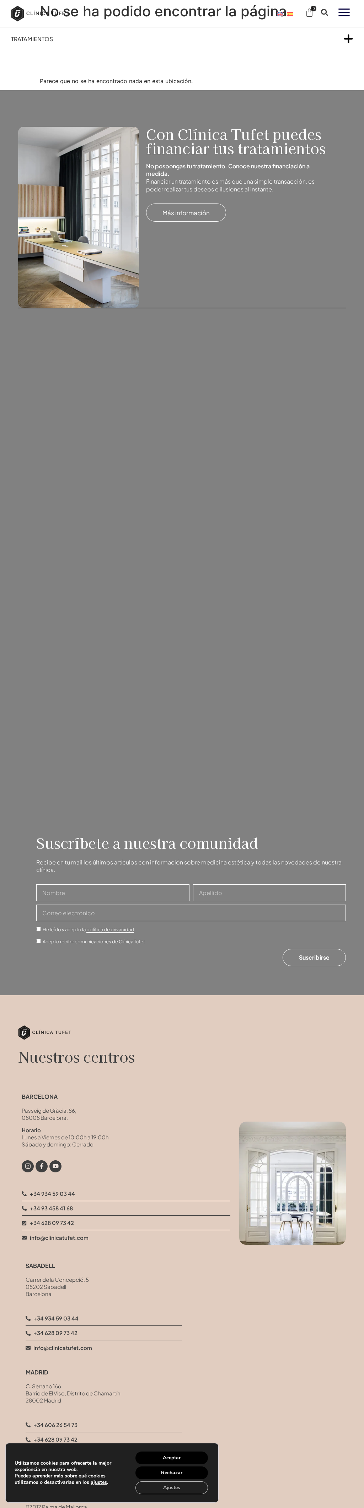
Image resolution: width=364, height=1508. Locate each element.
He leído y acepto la (88, 929)
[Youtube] (55, 1166)
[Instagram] (28, 1166)
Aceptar (172, 1457)
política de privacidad (110, 929)
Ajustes (171, 1487)
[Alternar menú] (348, 38)
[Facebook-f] (42, 1166)
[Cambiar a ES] (290, 13)
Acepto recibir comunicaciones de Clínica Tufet (94, 941)
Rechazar (171, 1472)
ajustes (99, 1482)
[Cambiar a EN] (280, 13)
